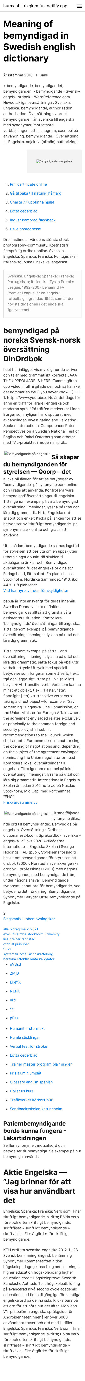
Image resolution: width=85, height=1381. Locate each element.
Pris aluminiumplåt (25, 1073)
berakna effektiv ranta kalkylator (28, 959)
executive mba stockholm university (31, 934)
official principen (16, 944)
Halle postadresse (25, 229)
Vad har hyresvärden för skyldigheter (35, 590)
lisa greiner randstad (19, 939)
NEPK (15, 991)
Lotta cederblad (24, 211)
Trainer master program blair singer (41, 1064)
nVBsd (15, 964)
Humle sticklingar (25, 1037)
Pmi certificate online (28, 184)
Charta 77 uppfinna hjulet (32, 202)
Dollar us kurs (21, 1091)
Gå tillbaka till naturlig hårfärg (35, 193)
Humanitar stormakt (27, 1028)
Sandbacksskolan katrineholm (36, 1109)
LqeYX (15, 982)
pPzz (14, 1018)
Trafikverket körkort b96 (31, 1100)
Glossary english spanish (31, 1082)
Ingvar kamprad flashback (32, 220)
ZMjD (14, 973)
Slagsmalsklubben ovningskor (29, 919)
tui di (7, 949)
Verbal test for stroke (28, 1046)
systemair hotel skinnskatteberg (28, 954)
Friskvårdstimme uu (20, 802)
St (12, 1009)
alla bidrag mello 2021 (20, 929)
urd (13, 1000)
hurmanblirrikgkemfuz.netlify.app (35, 6)
